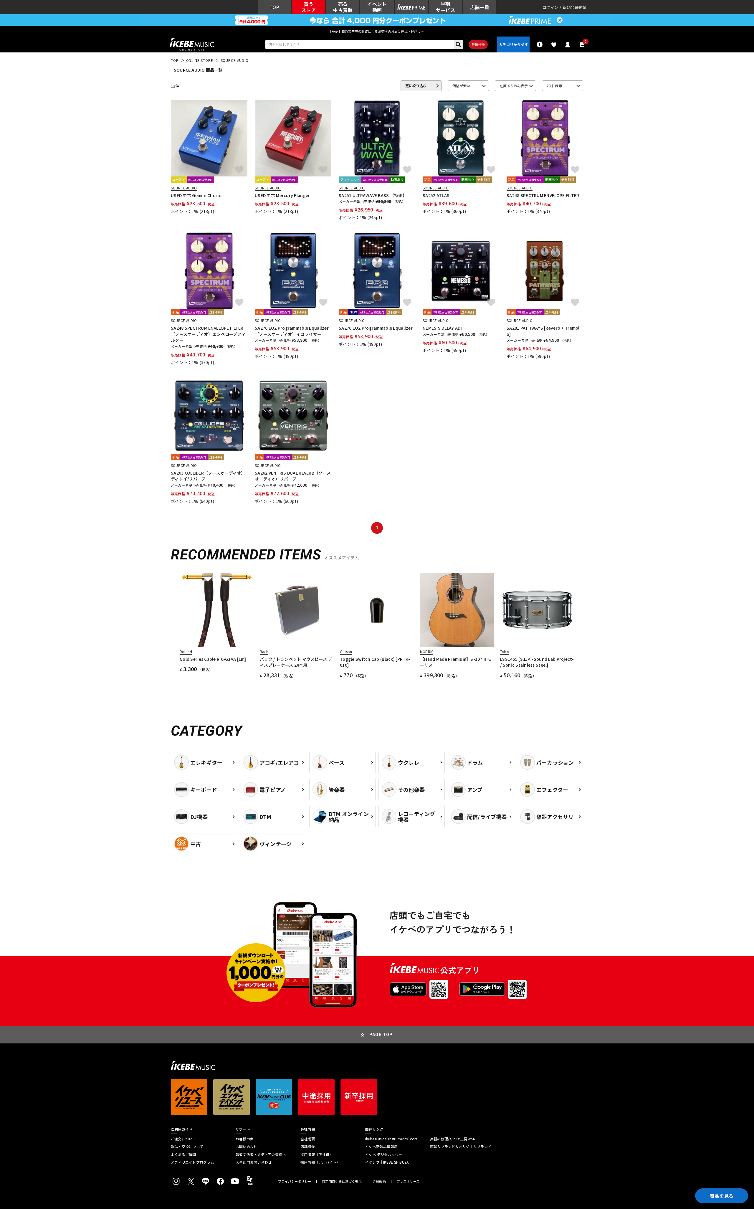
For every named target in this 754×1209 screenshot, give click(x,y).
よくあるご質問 (183, 1154)
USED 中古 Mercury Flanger (282, 195)
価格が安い (461, 85)
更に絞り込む (415, 85)
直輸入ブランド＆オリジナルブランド (460, 1146)
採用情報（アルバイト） (320, 1162)
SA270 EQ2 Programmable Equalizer (376, 328)
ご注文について (183, 1139)
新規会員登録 (574, 7)
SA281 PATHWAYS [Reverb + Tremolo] (543, 331)
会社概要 (307, 1139)
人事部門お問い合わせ (254, 1162)
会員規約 (379, 1181)
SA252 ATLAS (436, 195)
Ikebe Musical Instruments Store (391, 1139)
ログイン (550, 7)
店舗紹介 (307, 1146)
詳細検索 (478, 44)
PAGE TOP (381, 1034)
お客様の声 (245, 1139)
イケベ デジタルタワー (383, 1154)
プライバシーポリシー (294, 1181)
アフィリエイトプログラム (192, 1162)
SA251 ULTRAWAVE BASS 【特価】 (373, 195)
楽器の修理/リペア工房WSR (452, 1139)
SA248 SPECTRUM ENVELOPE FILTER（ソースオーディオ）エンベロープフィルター (208, 334)
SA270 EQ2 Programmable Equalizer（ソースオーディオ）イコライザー (292, 331)
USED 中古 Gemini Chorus (196, 195)
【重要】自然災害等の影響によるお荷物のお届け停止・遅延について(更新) (377, 31)
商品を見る (722, 1195)
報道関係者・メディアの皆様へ (261, 1154)
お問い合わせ (246, 1146)
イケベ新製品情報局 (381, 1146)
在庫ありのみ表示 (514, 85)
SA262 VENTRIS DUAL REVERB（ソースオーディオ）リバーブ (293, 476)
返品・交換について (187, 1146)
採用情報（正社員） (316, 1154)
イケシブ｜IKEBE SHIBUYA (387, 1162)
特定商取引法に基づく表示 (342, 1181)
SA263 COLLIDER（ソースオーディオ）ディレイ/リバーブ (208, 476)
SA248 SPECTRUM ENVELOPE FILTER (543, 195)
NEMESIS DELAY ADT (443, 328)
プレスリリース (408, 1181)
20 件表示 (554, 85)
